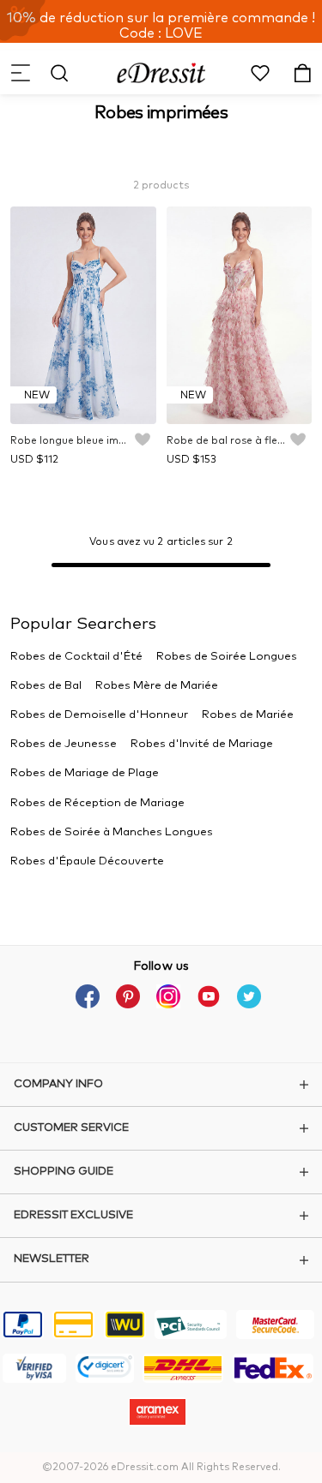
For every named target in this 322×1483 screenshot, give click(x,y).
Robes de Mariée (248, 715)
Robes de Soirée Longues (226, 656)
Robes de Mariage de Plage (84, 773)
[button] (19, 72)
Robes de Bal (46, 685)
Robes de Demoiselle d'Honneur (99, 715)
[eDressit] (161, 72)
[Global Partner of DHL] (183, 1370)
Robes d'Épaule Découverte (87, 861)
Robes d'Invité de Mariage (202, 744)
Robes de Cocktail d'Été (76, 656)
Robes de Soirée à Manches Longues (111, 832)
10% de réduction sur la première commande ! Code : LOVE (161, 25)
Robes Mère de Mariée (156, 685)
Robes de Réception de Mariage (97, 803)
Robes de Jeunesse (63, 744)
